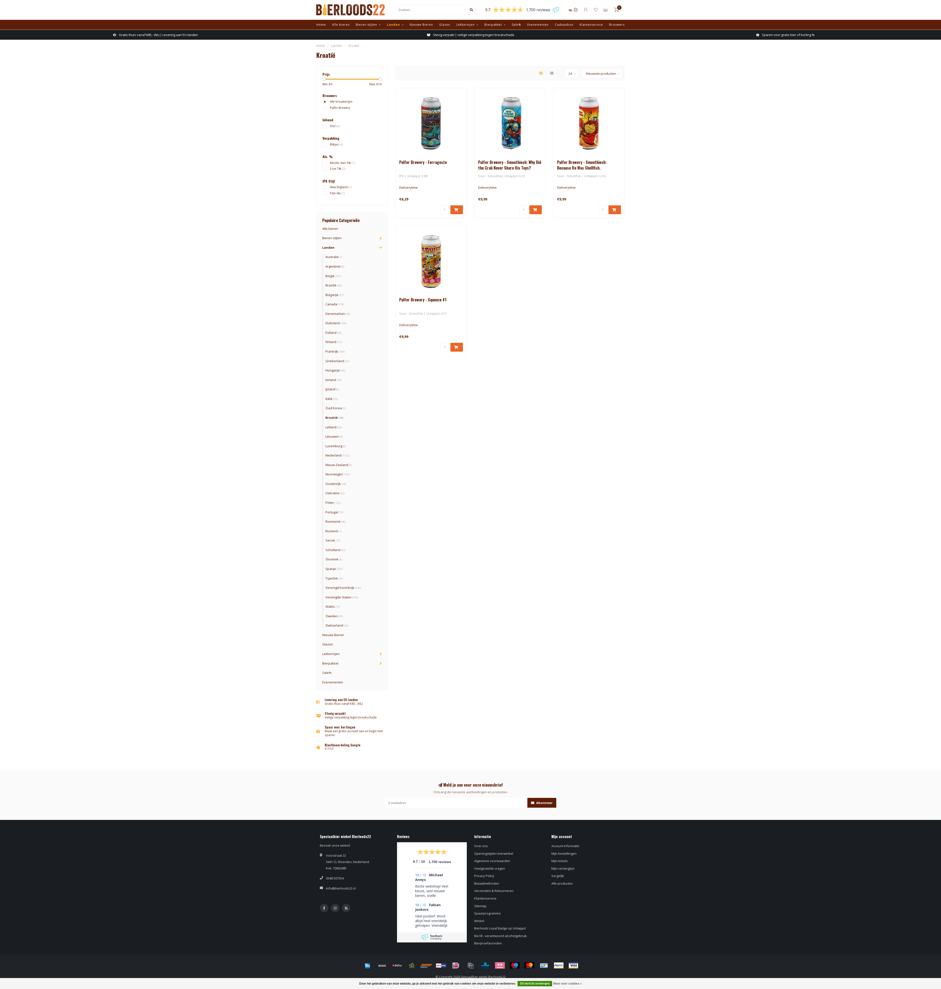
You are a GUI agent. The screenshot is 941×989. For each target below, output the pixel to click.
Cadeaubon (564, 25)
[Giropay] (441, 965)
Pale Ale (337, 193)
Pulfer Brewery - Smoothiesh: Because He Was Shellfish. (582, 165)
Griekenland (337, 361)
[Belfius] (397, 965)
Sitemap (480, 906)
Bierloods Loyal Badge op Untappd (500, 928)
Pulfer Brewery (340, 108)
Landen (393, 25)
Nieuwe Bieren (421, 25)
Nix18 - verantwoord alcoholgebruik (500, 936)
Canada (334, 304)
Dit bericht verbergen (535, 983)
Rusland (333, 531)
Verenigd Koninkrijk (343, 587)
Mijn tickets (559, 861)
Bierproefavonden (488, 943)
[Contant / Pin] (412, 965)
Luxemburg (335, 446)
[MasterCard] (529, 965)
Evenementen (538, 25)
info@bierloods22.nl (341, 888)
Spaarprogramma (487, 913)
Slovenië (333, 559)
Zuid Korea (335, 408)
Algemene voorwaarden (492, 861)
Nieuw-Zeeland (338, 465)
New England (341, 187)
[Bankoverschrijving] (382, 965)
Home (321, 25)
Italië (331, 398)
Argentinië (334, 266)
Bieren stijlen (366, 25)
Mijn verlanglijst (562, 868)
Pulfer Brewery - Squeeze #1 (422, 300)
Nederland (337, 455)
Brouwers (617, 25)
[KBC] (485, 965)
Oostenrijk (335, 484)
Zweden (334, 616)
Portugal (334, 512)
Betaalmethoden (486, 883)
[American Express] (367, 965)
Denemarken (337, 313)
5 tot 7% (338, 169)
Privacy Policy (484, 876)
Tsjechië (334, 578)
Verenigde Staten (341, 597)
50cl (335, 126)
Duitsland (335, 323)
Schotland (335, 550)
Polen (333, 502)
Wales (332, 606)
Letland (333, 427)
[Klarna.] (500, 965)
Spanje (334, 569)
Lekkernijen (465, 25)
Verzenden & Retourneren (494, 891)
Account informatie (565, 846)
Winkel (479, 921)
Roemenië (335, 521)
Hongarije (335, 370)
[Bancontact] (544, 965)
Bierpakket (493, 25)
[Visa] (573, 965)
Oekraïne (335, 493)
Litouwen (334, 436)
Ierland (333, 380)
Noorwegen (337, 474)
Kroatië (334, 417)
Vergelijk (557, 876)
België (333, 276)
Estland (333, 332)
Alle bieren (341, 25)
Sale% (516, 25)
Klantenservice (591, 25)
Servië (332, 540)
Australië (333, 257)
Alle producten (562, 883)
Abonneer (544, 803)
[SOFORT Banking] (426, 965)
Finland (333, 342)
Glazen (444, 25)
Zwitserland (336, 625)
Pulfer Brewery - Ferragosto (423, 162)
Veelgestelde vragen (489, 868)
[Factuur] (470, 965)
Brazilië (333, 285)
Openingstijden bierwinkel (493, 853)
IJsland (332, 389)
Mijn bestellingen (564, 853)
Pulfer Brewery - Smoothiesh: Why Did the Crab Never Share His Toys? (509, 165)
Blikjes (336, 144)
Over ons (481, 846)
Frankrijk (335, 351)
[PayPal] (559, 965)
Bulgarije (334, 295)
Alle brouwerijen (341, 101)
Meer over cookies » (567, 983)
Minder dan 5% (342, 163)
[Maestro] (514, 965)
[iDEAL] (456, 965)
